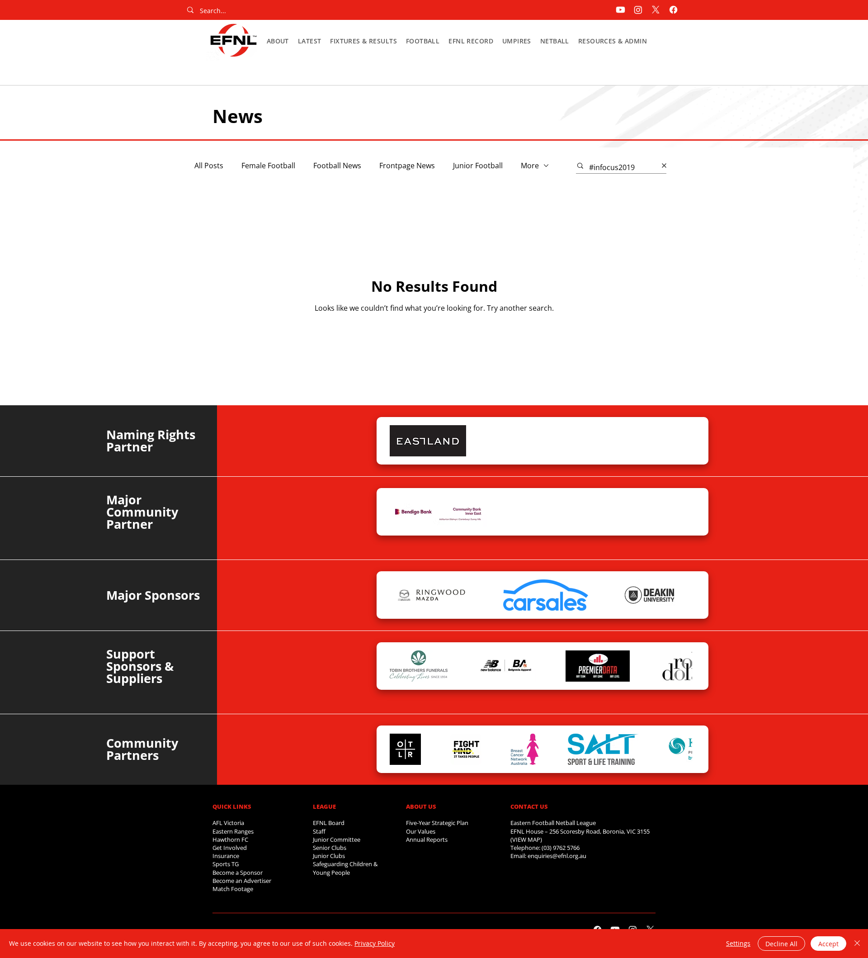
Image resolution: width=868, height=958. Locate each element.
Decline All (781, 943)
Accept (828, 943)
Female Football (268, 166)
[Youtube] (620, 10)
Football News (337, 166)
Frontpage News (407, 166)
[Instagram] (638, 10)
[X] (656, 10)
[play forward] (681, 440)
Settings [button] (738, 943)
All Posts (208, 166)
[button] (277, 41)
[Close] (857, 943)
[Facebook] (673, 10)
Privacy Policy (374, 943)
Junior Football (478, 166)
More (530, 166)
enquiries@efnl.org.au (557, 856)
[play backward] (401, 440)
